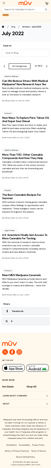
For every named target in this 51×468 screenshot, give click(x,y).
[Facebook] (12, 352)
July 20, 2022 (24, 101)
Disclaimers (12, 445)
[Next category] (46, 66)
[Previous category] (4, 66)
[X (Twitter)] (5, 352)
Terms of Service (38, 451)
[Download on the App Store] (13, 368)
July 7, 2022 (24, 137)
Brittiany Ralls (11, 137)
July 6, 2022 (23, 178)
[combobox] (24, 9)
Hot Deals (8, 386)
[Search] (46, 9)
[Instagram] (19, 352)
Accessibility (24, 445)
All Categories (19, 66)
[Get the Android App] (37, 368)
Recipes (7, 190)
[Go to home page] (25, 343)
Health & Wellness (11, 76)
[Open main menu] (3, 3)
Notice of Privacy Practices (17, 451)
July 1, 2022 (24, 295)
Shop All (31, 386)
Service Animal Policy (25, 457)
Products (8, 113)
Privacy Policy (38, 445)
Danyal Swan (10, 101)
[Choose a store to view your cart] (47, 3)
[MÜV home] (25, 3)
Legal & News (9, 230)
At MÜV (39, 65)
